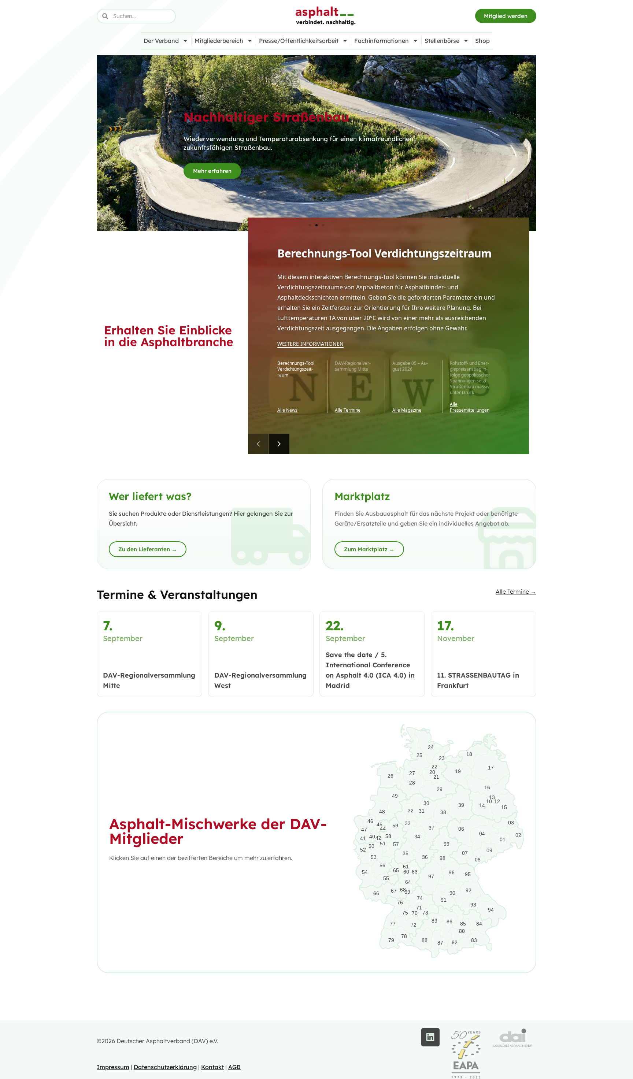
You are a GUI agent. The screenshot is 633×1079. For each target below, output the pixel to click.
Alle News (287, 410)
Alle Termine (347, 410)
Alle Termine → (516, 591)
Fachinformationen (381, 40)
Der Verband (161, 40)
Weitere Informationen (310, 343)
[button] (105, 143)
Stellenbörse (442, 40)
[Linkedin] (430, 1037)
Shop (482, 40)
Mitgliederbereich (219, 40)
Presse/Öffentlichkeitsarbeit (298, 40)
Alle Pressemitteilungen (469, 407)
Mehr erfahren (212, 170)
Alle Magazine (406, 410)
